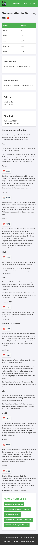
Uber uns (15, 541)
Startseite (16, 3)
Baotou (32, 3)
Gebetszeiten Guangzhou (14, 504)
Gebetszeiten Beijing (12, 514)
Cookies (7, 541)
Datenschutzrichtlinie (27, 541)
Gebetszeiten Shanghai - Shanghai (17, 509)
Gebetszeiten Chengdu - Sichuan (16, 525)
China (25, 3)
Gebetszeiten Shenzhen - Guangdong (18, 519)
